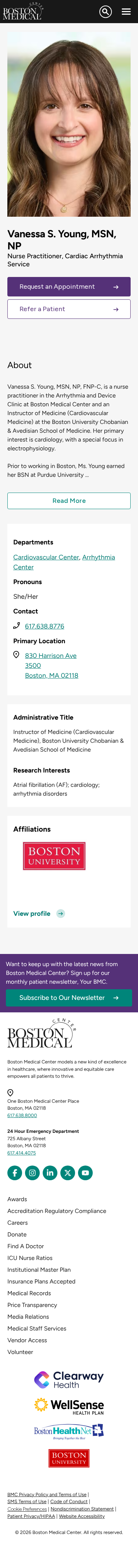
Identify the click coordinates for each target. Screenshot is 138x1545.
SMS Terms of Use (26, 1502)
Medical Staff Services (36, 1328)
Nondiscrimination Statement (82, 1509)
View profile (31, 914)
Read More (69, 501)
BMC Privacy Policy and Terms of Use (46, 1495)
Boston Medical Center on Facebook (14, 1173)
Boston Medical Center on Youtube (85, 1173)
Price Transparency (32, 1304)
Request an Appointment (57, 286)
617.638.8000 (22, 1116)
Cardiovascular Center (46, 557)
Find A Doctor (25, 1246)
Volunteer (20, 1351)
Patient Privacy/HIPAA (31, 1516)
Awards (17, 1199)
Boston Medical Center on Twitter (67, 1173)
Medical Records (29, 1293)
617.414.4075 (21, 1153)
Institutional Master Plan (39, 1269)
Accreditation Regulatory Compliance (56, 1210)
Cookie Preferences (27, 1509)
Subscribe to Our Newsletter (62, 998)
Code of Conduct (69, 1502)
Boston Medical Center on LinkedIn (50, 1173)
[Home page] (41, 1046)
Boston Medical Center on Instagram (32, 1173)
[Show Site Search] (105, 12)
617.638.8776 (44, 626)
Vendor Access (27, 1340)
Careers (17, 1222)
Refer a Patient (42, 309)
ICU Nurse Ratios (30, 1257)
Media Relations (28, 1316)
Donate (16, 1234)
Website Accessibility (82, 1516)
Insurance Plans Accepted (41, 1281)
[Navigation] (126, 12)
